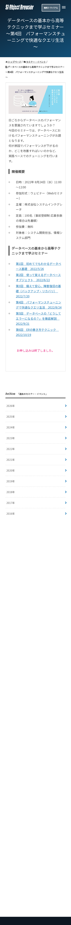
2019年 (10, 481)
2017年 (10, 503)
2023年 (10, 438)
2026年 (10, 406)
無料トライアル (51, 7)
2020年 (10, 470)
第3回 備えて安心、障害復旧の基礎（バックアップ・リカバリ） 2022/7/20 (38, 291)
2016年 (10, 513)
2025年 (10, 416)
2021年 (10, 459)
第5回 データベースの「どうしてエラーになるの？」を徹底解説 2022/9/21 (38, 318)
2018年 (10, 492)
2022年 (10, 449)
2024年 (10, 427)
